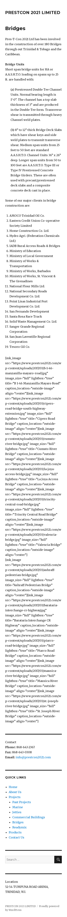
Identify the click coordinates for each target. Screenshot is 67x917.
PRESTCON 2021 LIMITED (32, 12)
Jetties (16, 812)
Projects (15, 797)
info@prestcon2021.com (33, 757)
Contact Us (16, 837)
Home (13, 787)
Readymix (19, 827)
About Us (15, 792)
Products (15, 832)
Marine (17, 807)
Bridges (18, 822)
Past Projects (21, 802)
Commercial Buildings (28, 817)
